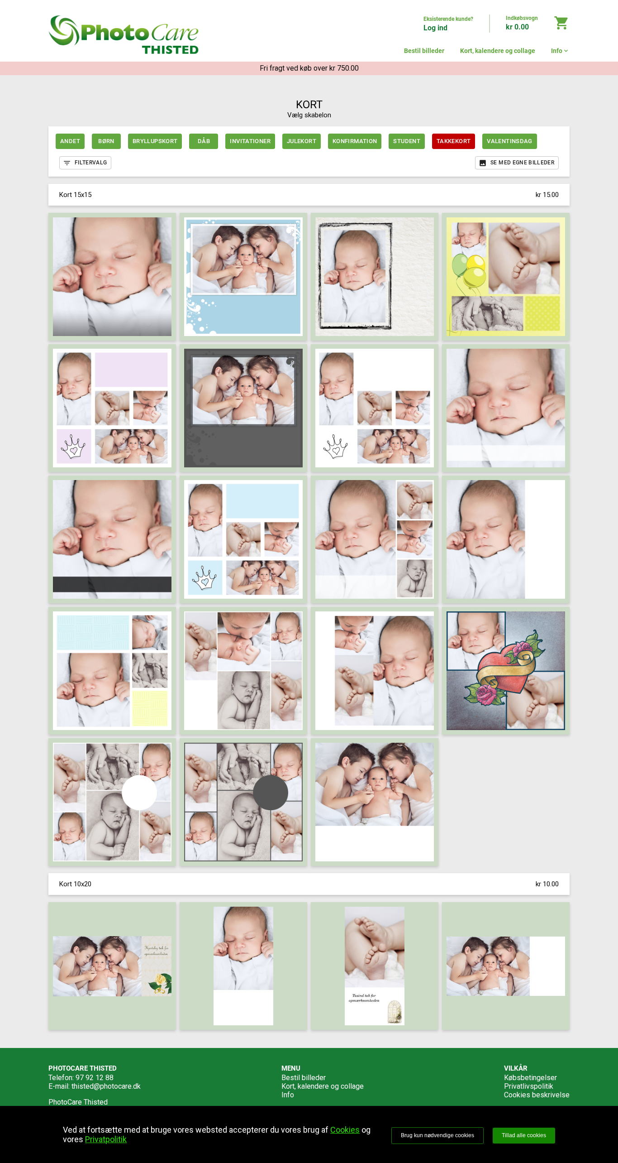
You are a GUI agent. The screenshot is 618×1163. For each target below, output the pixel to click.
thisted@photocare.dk (106, 1086)
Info (560, 50)
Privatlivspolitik (528, 1086)
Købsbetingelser (530, 1077)
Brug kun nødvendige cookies (437, 1135)
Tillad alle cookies (524, 1135)
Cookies (345, 1129)
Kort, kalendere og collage (497, 50)
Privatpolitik (106, 1139)
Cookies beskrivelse (537, 1095)
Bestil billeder (424, 50)
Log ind (435, 28)
